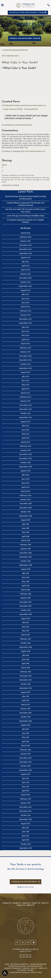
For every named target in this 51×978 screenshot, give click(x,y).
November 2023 (25, 319)
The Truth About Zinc (10, 56)
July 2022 (25, 377)
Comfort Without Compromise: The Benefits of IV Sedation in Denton (25, 204)
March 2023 (25, 344)
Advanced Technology (13, 968)
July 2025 (25, 262)
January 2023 (25, 352)
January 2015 (25, 709)
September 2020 (25, 467)
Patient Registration (17, 966)
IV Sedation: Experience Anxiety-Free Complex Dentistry (25, 221)
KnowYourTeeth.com (37, 105)
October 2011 (25, 844)
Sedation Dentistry (34, 966)
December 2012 (25, 807)
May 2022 (25, 385)
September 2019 (25, 516)
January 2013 (26, 803)
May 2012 (25, 836)
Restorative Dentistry (19, 964)
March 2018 (25, 590)
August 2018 (25, 569)
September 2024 (25, 286)
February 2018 (25, 594)
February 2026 (25, 237)
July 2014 (25, 729)
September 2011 (25, 848)
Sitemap (30, 970)
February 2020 (25, 495)
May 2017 (25, 631)
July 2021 (25, 426)
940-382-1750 (26, 955)
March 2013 (25, 795)
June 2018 (25, 577)
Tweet (4, 165)
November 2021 (25, 409)
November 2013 (25, 762)
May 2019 (25, 532)
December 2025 (25, 245)
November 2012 (25, 811)
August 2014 (25, 725)
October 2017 (25, 610)
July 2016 (25, 655)
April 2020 (25, 487)
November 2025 (25, 249)
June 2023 (25, 331)
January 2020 (25, 500)
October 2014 (26, 717)
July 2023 (25, 327)
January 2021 (25, 450)
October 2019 (25, 512)
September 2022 (25, 368)
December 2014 (25, 713)
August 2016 (25, 651)
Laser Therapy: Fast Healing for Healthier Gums (25, 216)
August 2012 (25, 824)
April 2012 (25, 840)
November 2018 (25, 557)
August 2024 (25, 290)
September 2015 (25, 688)
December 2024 (25, 278)
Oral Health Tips (15, 177)
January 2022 (25, 401)
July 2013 (25, 778)
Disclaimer (21, 970)
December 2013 (25, 758)
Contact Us (42, 968)
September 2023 (25, 323)
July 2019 (25, 524)
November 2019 (26, 508)
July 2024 (25, 294)
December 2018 (25, 553)
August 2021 (25, 422)
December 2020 (25, 454)
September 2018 (25, 565)
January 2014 (26, 754)
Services (26, 968)
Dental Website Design (18, 972)
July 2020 (25, 475)
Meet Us (34, 968)
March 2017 (25, 635)
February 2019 (25, 545)
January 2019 (25, 549)
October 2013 (26, 766)
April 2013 (25, 791)
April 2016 (25, 664)
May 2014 (25, 737)
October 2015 (25, 684)
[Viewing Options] (5, 973)
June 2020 (26, 479)
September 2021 (25, 417)
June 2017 (25, 627)
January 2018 (26, 598)
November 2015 (26, 680)
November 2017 (25, 606)
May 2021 (25, 434)
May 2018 (25, 582)
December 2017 (25, 602)
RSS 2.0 (13, 180)
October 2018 (26, 561)
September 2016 (25, 647)
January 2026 (25, 241)
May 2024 (25, 303)
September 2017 (25, 614)
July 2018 (25, 573)
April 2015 (25, 700)
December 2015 (26, 676)
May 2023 (25, 335)
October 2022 (25, 364)
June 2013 (25, 782)
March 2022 (25, 393)
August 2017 (25, 619)
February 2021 (25, 446)
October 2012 (26, 815)
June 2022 (25, 381)
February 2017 (25, 639)
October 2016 (25, 643)
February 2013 (25, 799)
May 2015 (25, 696)
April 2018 (25, 586)
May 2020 (25, 483)
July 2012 (25, 828)
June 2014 (25, 733)
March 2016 (25, 668)
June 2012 (25, 832)
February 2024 (25, 311)
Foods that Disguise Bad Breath (15, 50)
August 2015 (25, 692)
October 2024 (25, 282)
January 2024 (25, 315)
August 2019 (25, 520)
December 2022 (25, 356)
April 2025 (26, 266)
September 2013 (25, 770)
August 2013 (25, 774)
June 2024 (26, 299)
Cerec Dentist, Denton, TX (35, 151)
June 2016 (25, 659)
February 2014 (25, 750)
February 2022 (25, 397)
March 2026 (25, 233)
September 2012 (25, 819)
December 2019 (26, 504)
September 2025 (25, 253)
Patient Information (38, 964)
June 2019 (25, 528)
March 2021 (25, 442)
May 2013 (25, 787)
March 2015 (25, 705)
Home (7, 964)
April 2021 (25, 438)
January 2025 (25, 274)
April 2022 (25, 389)
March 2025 (25, 270)
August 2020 (25, 471)
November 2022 (25, 360)
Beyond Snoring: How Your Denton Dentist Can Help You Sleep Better (25, 197)
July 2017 (25, 623)
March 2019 (25, 540)
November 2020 (25, 459)
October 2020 (25, 463)
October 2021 (25, 413)
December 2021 (25, 405)
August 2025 (25, 258)
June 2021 (25, 430)
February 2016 (25, 672)
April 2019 (25, 536)
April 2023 (25, 340)
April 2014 (25, 742)
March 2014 (25, 746)
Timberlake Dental (11, 105)
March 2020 (25, 491)
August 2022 (25, 372)
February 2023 (25, 348)
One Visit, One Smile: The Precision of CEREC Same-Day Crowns (25, 210)
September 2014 (25, 721)
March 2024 (25, 307)
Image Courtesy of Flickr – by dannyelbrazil (20, 109)
